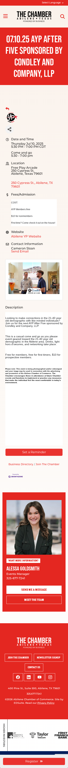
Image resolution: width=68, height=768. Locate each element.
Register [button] (31, 761)
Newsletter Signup (48, 657)
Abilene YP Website (26, 236)
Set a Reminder (34, 452)
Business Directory (20, 464)
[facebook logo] (18, 677)
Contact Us (34, 667)
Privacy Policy (45, 703)
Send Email (20, 251)
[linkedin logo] (29, 677)
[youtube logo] (39, 677)
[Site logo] (34, 16)
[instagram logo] (50, 677)
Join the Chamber (18, 657)
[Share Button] (9, 129)
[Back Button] (7, 109)
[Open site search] (63, 16)
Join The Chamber (48, 464)
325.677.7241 (34, 694)
